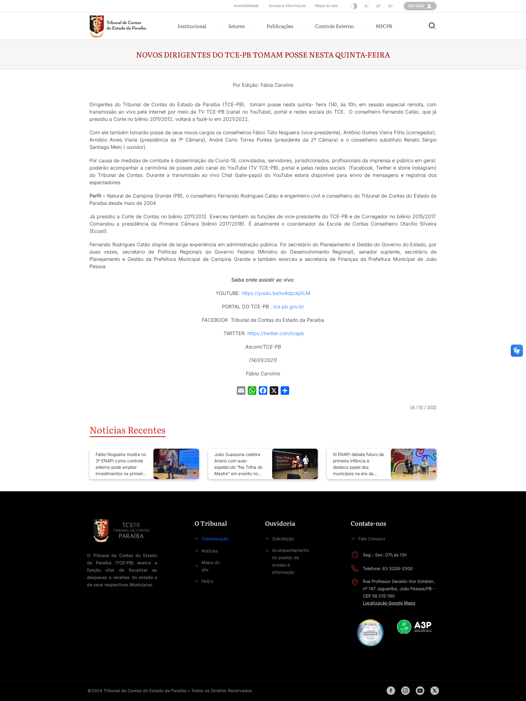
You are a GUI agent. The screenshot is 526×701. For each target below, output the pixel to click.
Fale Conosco (371, 538)
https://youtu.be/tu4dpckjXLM (275, 293)
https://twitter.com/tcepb (275, 333)
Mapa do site (326, 5)
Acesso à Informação (287, 5)
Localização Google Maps (389, 602)
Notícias (210, 550)
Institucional (191, 26)
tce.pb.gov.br (288, 306)
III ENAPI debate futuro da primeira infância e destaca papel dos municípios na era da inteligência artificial (358, 464)
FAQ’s (207, 581)
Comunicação (215, 538)
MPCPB (384, 26)
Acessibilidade (246, 5)
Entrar (416, 6)
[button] (192, 26)
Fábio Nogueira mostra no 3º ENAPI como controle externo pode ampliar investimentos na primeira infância (121, 464)
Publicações (280, 26)
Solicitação (283, 538)
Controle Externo (334, 26)
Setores (236, 26)
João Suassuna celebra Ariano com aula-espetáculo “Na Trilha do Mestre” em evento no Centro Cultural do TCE (238, 464)
